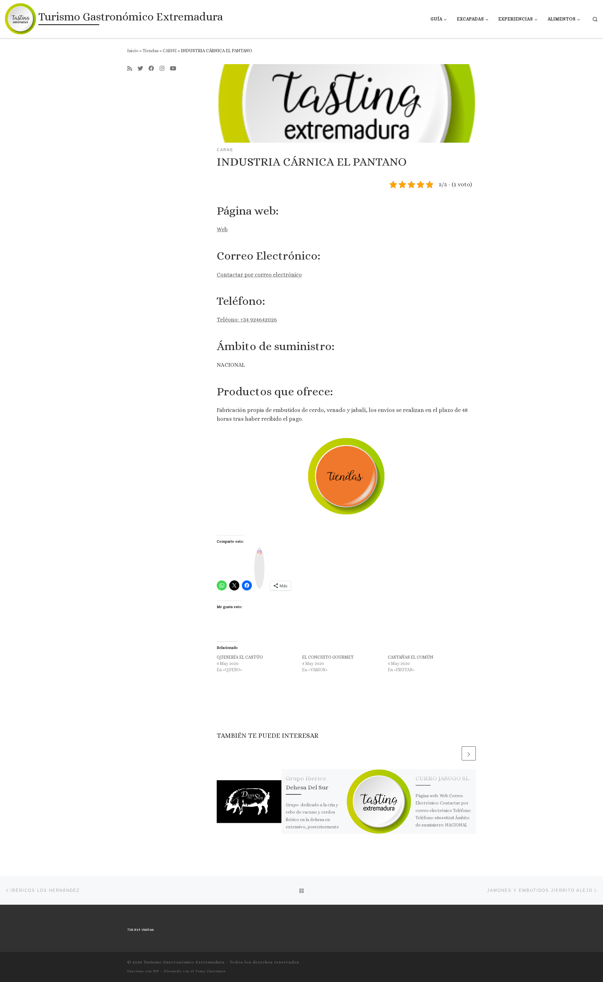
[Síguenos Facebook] (151, 68)
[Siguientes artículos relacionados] (469, 753)
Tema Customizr (210, 971)
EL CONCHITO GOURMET (328, 657)
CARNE (170, 50)
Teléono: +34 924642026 (247, 319)
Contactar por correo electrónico (259, 275)
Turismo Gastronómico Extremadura (184, 962)
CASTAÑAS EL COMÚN (410, 657)
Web (222, 229)
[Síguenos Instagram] (162, 68)
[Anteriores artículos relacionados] (454, 753)
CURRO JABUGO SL (442, 778)
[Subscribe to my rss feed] (129, 68)
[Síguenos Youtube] (173, 68)
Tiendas (151, 50)
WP (156, 971)
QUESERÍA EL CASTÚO (240, 657)
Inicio (133, 50)
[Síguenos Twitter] (140, 68)
